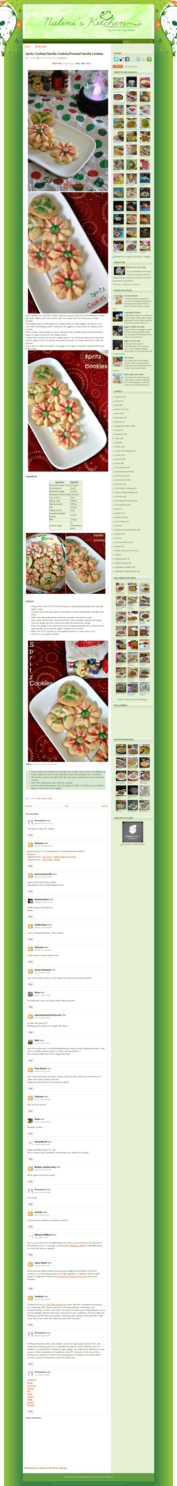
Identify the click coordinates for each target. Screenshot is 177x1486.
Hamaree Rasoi (42, 899)
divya (37, 992)
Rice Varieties (120, 522)
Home (27, 46)
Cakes (117, 439)
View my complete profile (126, 285)
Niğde (29, 1400)
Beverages (119, 418)
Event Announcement (123, 472)
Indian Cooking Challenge (125, 493)
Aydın (29, 1394)
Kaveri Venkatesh (43, 970)
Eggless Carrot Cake (132, 341)
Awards (118, 401)
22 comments (61, 58)
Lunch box (119, 497)
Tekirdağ (30, 1405)
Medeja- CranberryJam (45, 1167)
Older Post (104, 806)
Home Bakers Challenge (124, 488)
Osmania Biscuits (131, 296)
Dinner (117, 463)
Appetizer (118, 397)
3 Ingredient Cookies (132, 313)
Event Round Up (121, 476)
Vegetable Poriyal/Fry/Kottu (126, 571)
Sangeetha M (41, 1141)
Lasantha (86, 1483)
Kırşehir (30, 1397)
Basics (117, 414)
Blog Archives (131, 66)
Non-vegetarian (121, 505)
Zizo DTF (48, 1347)
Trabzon (30, 1389)
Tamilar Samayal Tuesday (125, 551)
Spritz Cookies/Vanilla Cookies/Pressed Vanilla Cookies (64, 54)
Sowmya (31, 854)
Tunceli (30, 1402)
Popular (117, 66)
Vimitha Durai (41, 924)
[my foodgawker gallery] (132, 842)
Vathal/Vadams (121, 559)
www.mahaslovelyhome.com (48, 1015)
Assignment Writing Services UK (72, 1277)
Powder (118, 513)
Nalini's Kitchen (137, 268)
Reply (30, 835)
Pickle (117, 509)
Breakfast (119, 434)
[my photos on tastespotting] (133, 844)
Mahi (37, 1040)
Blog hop (118, 422)
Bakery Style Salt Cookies (134, 375)
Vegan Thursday (121, 563)
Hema (37, 1119)
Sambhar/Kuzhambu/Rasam (126, 530)
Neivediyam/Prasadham (124, 501)
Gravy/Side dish (121, 480)
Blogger (144, 700)
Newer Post (28, 806)
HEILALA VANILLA (43, 1234)
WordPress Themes (67, 1483)
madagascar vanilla (76, 1246)
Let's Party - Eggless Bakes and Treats (59, 857)
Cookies (44, 798)
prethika (38, 1212)
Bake (38, 798)
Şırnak (30, 1383)
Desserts (118, 459)
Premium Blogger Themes (98, 1483)
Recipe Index (40, 46)
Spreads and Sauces (123, 542)
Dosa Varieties (120, 468)
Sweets (118, 546)
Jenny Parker (41, 1263)
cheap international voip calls (116, 1483)
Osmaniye (31, 1386)
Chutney (118, 447)
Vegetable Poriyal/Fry (123, 567)
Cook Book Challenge (123, 451)
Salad (117, 526)
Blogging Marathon (122, 426)
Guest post (119, 484)
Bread (117, 430)
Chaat (117, 443)
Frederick (39, 1296)
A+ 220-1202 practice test (55, 1305)
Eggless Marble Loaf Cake (134, 327)
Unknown (39, 843)
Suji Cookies (129, 358)
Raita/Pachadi (120, 517)
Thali (117, 555)
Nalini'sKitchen (86, 1477)
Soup (117, 538)
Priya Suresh (40, 1068)
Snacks (50, 798)
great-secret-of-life (43, 874)
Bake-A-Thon (120, 409)
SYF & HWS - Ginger (51, 860)
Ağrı (29, 1391)
